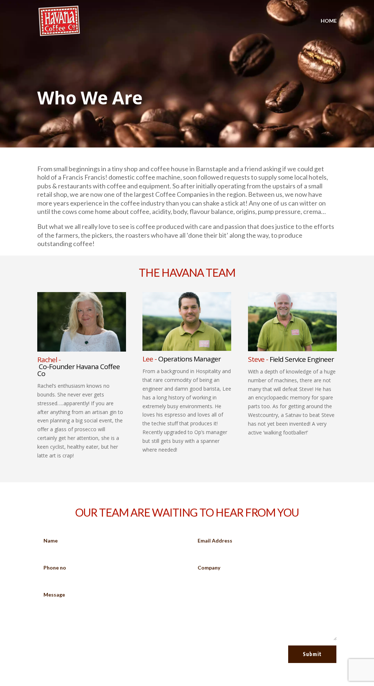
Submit (312, 654)
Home (329, 21)
